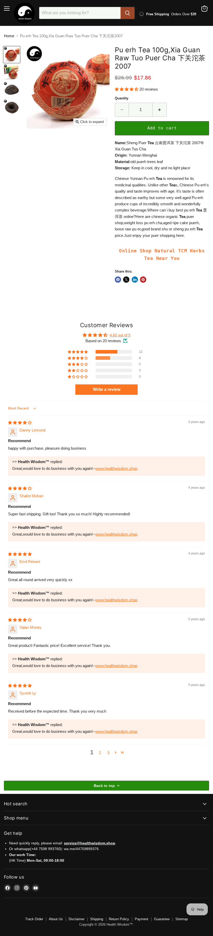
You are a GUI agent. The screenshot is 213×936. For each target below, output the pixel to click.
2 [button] (100, 752)
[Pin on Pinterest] (143, 279)
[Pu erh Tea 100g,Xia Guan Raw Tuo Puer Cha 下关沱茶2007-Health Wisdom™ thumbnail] (11, 54)
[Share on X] (126, 279)
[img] (20, 422)
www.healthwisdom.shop (116, 468)
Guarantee (162, 919)
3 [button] (108, 752)
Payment (141, 919)
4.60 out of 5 (120, 335)
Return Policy (119, 919)
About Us (56, 919)
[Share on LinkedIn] (135, 279)
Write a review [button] (106, 389)
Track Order (34, 919)
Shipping (96, 919)
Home (9, 36)
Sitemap (181, 919)
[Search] (128, 13)
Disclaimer (76, 919)
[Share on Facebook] (118, 279)
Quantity (121, 98)
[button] (127, 89)
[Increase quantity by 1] (160, 110)
